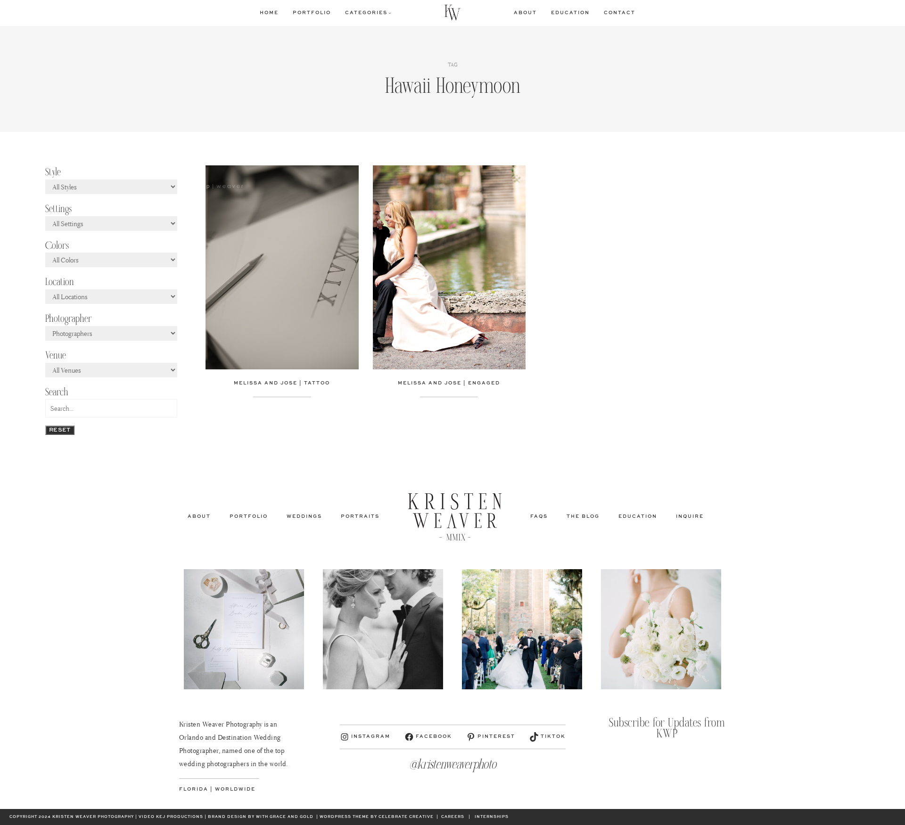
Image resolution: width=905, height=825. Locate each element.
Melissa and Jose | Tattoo (282, 383)
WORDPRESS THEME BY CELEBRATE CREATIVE (377, 817)
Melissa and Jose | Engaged (449, 383)
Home (269, 12)
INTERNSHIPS (492, 817)
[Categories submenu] (389, 12)
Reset (60, 430)
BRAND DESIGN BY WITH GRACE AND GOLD (260, 817)
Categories (366, 12)
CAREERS (452, 817)
